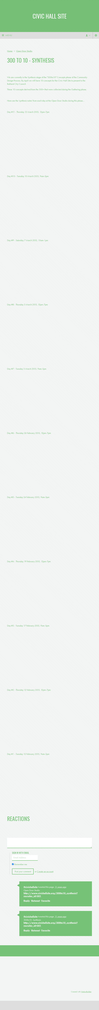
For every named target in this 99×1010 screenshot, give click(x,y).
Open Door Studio (24, 51)
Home (10, 51)
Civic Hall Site (50, 16)
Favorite (45, 900)
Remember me (20, 864)
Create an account (45, 871)
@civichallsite (31, 886)
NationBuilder (86, 991)
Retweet (35, 900)
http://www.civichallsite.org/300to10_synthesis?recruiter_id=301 (50, 895)
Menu (8, 35)
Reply (27, 900)
